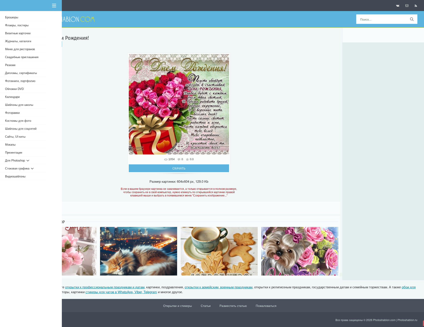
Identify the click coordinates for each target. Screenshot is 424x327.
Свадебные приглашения (21, 57)
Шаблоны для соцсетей (20, 128)
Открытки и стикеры (177, 305)
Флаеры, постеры (16, 25)
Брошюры (11, 17)
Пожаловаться (266, 305)
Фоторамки (12, 112)
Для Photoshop (15, 160)
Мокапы (10, 144)
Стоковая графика (18, 168)
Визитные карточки (17, 33)
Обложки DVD (14, 89)
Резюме (10, 65)
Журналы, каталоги (18, 41)
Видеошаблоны (15, 176)
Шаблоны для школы (19, 105)
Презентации (13, 152)
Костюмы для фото (18, 120)
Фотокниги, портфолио (20, 81)
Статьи (206, 305)
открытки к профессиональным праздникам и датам (104, 287)
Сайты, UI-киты (15, 136)
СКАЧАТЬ (179, 168)
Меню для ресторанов (20, 49)
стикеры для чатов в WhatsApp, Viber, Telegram (121, 291)
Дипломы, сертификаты (21, 73)
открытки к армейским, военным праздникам (218, 287)
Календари (12, 97)
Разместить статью (233, 305)
